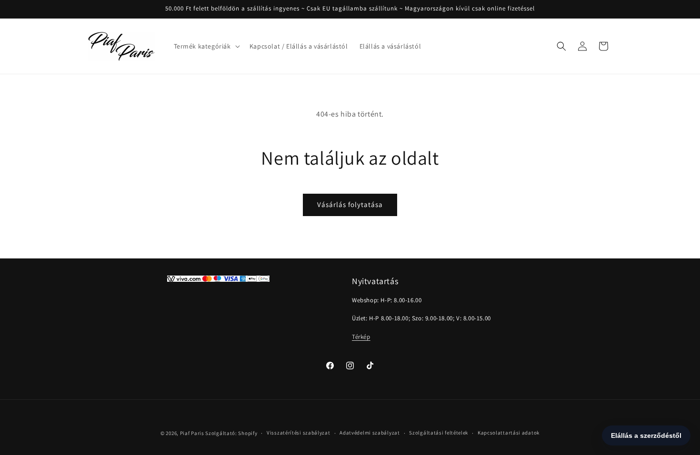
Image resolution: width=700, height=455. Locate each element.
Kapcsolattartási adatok (509, 432)
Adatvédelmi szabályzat (370, 432)
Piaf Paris (192, 433)
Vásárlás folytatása (350, 204)
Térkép (361, 337)
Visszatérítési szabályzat (298, 432)
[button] (206, 46)
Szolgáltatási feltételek (438, 432)
